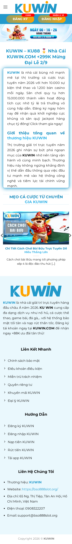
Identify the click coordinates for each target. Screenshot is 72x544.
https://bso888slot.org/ (40, 489)
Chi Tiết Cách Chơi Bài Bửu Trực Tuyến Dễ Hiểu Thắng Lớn (36, 250)
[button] (5, 7)
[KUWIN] (36, 7)
